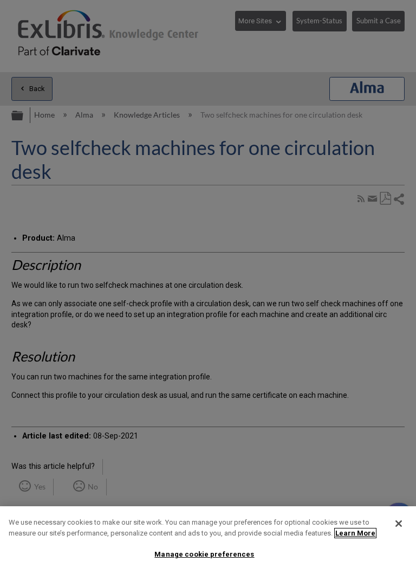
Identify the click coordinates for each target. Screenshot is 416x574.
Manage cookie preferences (204, 554)
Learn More (355, 533)
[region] (208, 540)
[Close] (399, 524)
